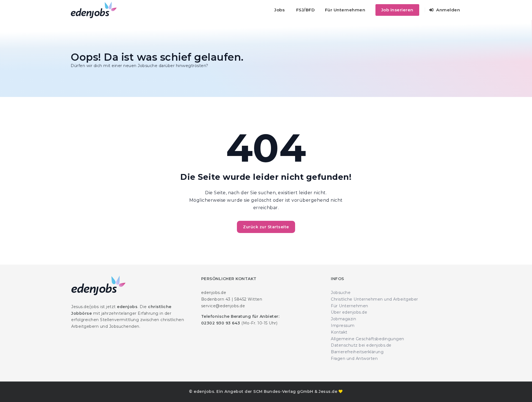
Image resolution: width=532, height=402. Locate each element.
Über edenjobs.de (349, 312)
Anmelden (447, 9)
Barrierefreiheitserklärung (357, 351)
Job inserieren (397, 9)
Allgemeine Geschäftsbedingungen (367, 338)
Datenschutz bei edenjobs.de (361, 345)
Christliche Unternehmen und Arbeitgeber (374, 299)
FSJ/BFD (305, 9)
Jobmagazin (343, 318)
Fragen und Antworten (354, 358)
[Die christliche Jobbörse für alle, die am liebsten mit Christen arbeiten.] (94, 10)
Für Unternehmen (345, 9)
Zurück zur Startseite (266, 226)
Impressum (343, 325)
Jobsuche (341, 292)
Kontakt (339, 332)
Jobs (279, 9)
